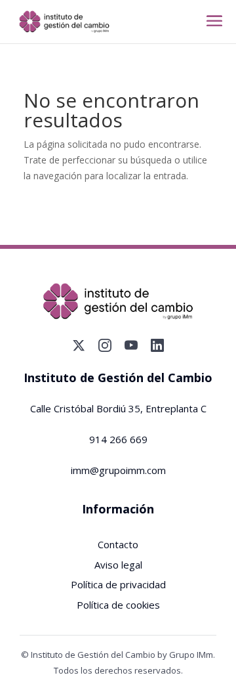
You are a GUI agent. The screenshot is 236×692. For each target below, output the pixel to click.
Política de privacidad (118, 584)
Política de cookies (118, 604)
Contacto (118, 544)
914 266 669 (118, 439)
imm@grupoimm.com (118, 470)
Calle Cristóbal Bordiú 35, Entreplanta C (118, 408)
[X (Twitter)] (78, 345)
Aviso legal (118, 564)
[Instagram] (104, 345)
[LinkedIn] (157, 345)
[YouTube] (131, 345)
